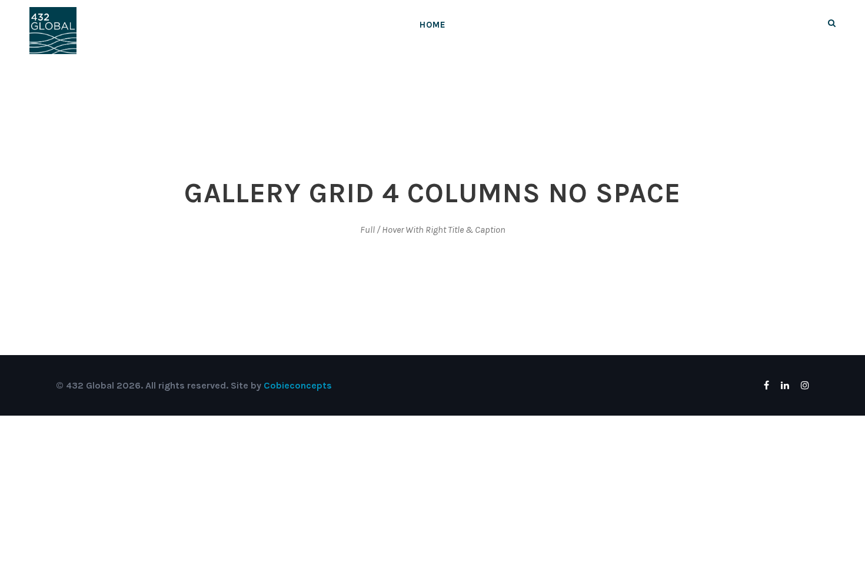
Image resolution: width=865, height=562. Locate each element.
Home (433, 24)
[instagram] (805, 385)
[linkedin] (785, 385)
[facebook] (766, 385)
